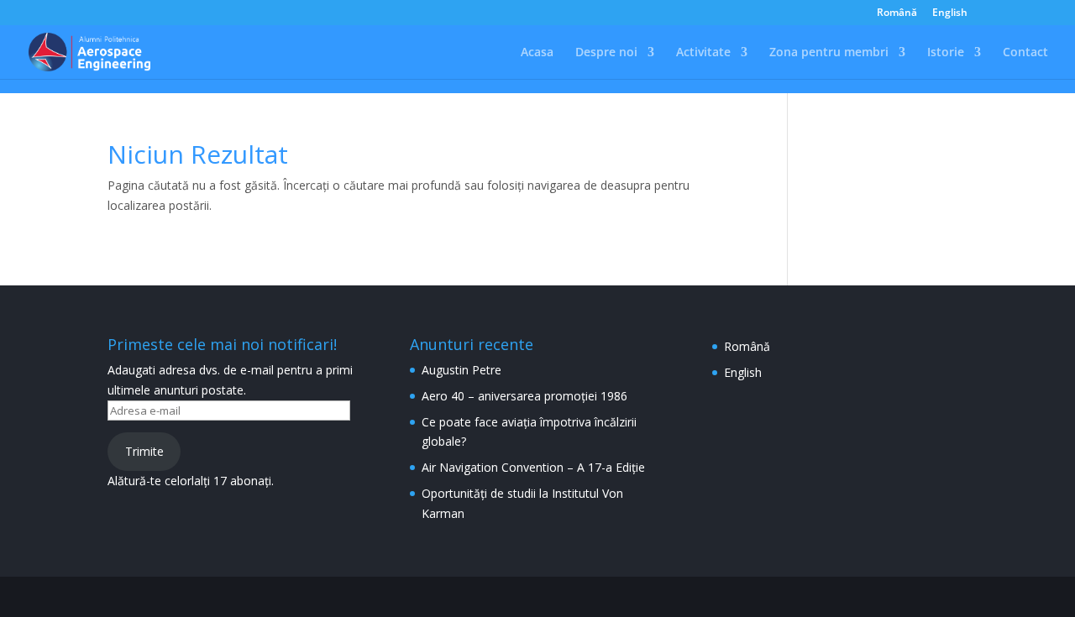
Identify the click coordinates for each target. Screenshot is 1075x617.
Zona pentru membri (829, 53)
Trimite (144, 451)
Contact (1025, 53)
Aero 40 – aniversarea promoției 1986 (524, 396)
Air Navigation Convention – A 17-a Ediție (533, 467)
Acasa (537, 53)
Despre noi (606, 53)
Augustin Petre (461, 370)
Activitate (703, 53)
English (950, 13)
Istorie (945, 53)
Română (897, 13)
